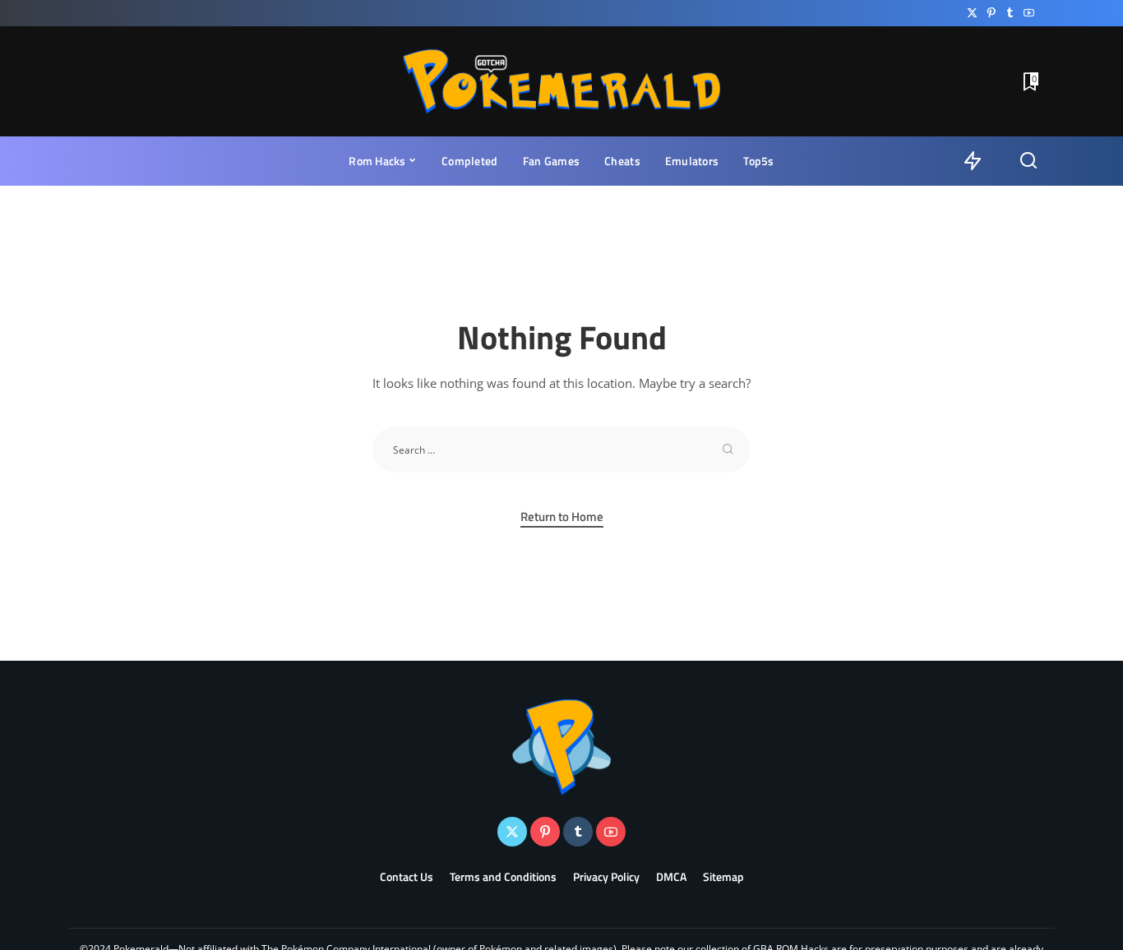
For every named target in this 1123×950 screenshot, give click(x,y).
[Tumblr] (1010, 13)
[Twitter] (972, 13)
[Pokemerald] (562, 81)
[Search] (1028, 161)
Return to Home (561, 517)
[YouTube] (1028, 13)
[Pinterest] (991, 13)
